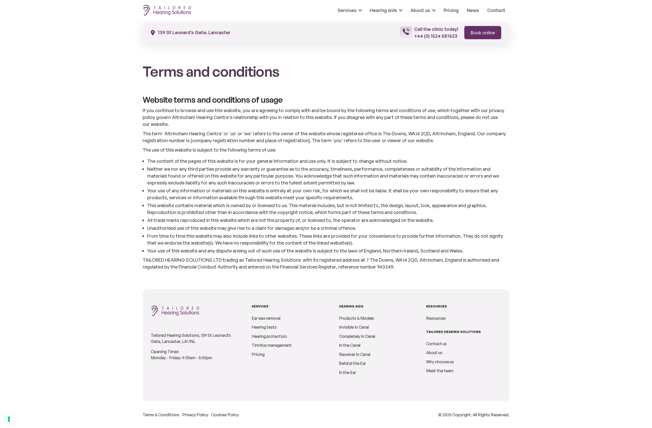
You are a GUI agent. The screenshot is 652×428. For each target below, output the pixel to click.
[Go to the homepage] (175, 316)
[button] (349, 10)
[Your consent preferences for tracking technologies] (9, 419)
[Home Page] (167, 10)
